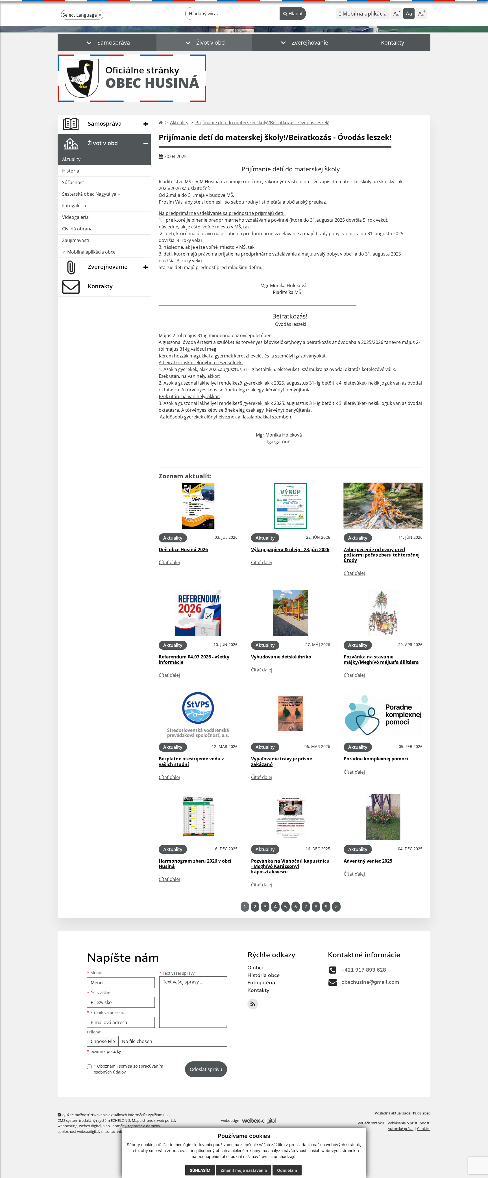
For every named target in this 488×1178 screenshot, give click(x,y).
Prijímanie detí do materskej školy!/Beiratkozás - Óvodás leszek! (262, 122)
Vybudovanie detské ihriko (281, 657)
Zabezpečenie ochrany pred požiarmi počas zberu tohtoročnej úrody (382, 554)
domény (119, 1125)
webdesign (230, 1120)
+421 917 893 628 (363, 970)
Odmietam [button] (287, 1170)
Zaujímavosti (75, 240)
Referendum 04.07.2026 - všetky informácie (194, 659)
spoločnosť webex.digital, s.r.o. (83, 1131)
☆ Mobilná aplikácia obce (89, 252)
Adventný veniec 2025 (368, 861)
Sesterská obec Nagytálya (89, 194)
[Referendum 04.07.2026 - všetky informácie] (198, 613)
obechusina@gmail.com (370, 982)
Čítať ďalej (169, 562)
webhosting (67, 1125)
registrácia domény (144, 1125)
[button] (107, 42)
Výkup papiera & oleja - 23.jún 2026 (290, 549)
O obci (255, 967)
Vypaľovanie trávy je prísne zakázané (281, 761)
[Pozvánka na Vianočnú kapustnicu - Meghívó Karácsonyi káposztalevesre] (290, 817)
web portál (166, 1120)
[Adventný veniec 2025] (383, 817)
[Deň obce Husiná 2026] (198, 506)
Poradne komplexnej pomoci (376, 759)
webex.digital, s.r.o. (95, 1125)
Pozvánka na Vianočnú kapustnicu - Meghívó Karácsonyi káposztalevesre (290, 866)
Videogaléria (75, 217)
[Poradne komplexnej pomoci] (383, 715)
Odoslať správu (206, 1069)
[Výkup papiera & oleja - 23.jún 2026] (290, 506)
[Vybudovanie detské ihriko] (290, 613)
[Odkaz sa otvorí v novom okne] (252, 1004)
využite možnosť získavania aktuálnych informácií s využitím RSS (115, 1114)
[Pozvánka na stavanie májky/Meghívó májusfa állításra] (383, 613)
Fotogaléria (74, 205)
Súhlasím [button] (200, 1170)
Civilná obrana (77, 229)
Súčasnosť (73, 182)
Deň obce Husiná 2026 (183, 549)
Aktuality (71, 159)
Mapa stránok (143, 1120)
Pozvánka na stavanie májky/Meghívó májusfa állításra (381, 659)
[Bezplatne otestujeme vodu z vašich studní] (198, 715)
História (70, 171)
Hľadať (295, 13)
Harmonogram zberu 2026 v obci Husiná (195, 863)
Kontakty (392, 42)
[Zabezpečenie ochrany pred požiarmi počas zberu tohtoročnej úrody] (383, 506)
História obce (263, 975)
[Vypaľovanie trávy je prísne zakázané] (290, 715)
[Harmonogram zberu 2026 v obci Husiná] (198, 817)
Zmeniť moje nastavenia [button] (244, 1170)
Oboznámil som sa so (128, 1069)
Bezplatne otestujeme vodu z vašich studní (191, 761)
